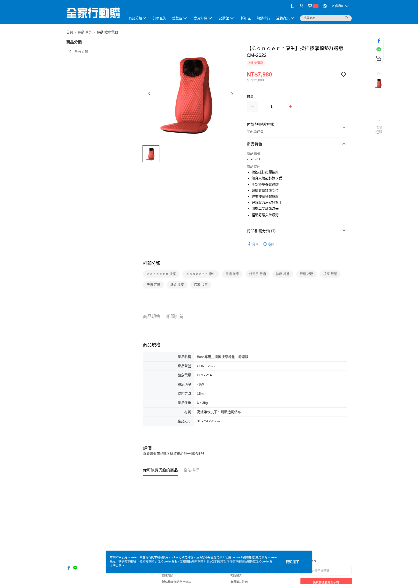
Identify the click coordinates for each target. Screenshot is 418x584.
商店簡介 (168, 575)
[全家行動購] (93, 13)
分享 (255, 244)
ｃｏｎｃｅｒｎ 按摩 (161, 274)
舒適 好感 (153, 285)
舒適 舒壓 (306, 274)
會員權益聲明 (239, 582)
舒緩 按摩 (177, 285)
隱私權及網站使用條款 (176, 582)
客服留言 (236, 575)
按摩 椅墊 (283, 274)
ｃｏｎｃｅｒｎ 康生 (200, 274)
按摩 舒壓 (330, 274)
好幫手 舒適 (257, 274)
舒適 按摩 (232, 274)
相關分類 (151, 263)
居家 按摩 (201, 285)
